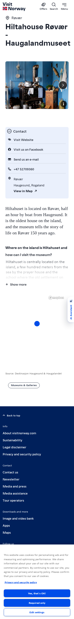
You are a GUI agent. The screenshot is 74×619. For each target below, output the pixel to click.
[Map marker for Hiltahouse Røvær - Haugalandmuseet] (37, 323)
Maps (7, 532)
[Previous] (11, 85)
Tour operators (13, 500)
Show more (18, 284)
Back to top (13, 415)
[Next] (63, 85)
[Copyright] (63, 104)
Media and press (14, 486)
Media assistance (15, 493)
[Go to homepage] (14, 6)
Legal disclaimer (14, 447)
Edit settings (36, 612)
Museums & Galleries (24, 385)
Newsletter (11, 479)
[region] (37, 581)
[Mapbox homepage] (56, 298)
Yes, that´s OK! (37, 593)
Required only (37, 602)
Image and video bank (18, 518)
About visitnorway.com (19, 433)
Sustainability (12, 440)
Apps (6, 525)
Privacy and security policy (22, 454)
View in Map (23, 191)
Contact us (10, 472)
